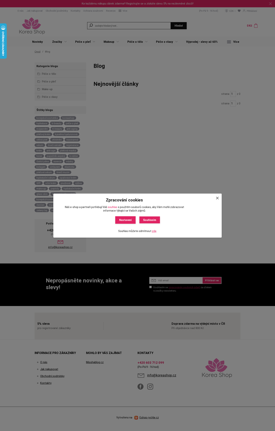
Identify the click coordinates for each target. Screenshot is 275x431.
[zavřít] (217, 197)
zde (154, 231)
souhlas (112, 207)
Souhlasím (149, 219)
